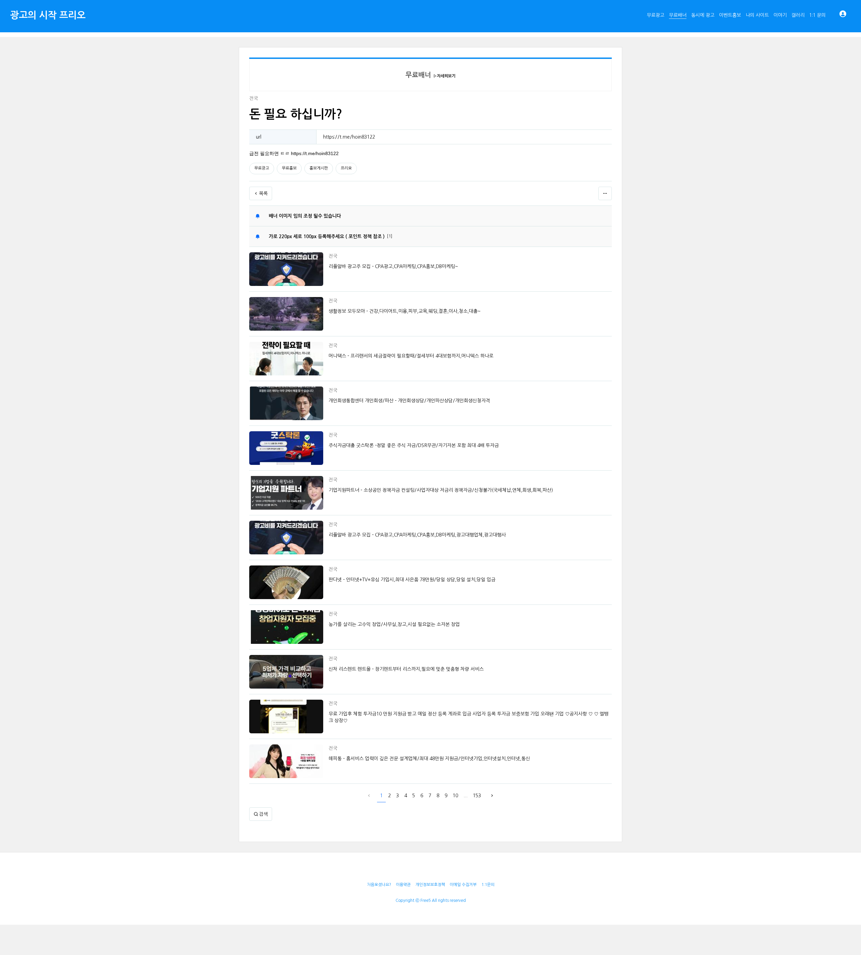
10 (455, 795)
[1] (389, 236)
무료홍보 (289, 168)
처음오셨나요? (379, 885)
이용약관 (403, 885)
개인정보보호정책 (430, 885)
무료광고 (261, 168)
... (465, 795)
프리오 (346, 168)
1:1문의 (487, 885)
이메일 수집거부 (463, 885)
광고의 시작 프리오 (47, 15)
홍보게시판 (318, 168)
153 (477, 795)
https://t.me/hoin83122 (349, 137)
